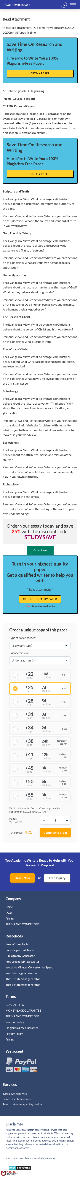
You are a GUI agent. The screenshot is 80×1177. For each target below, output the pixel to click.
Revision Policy (15, 1022)
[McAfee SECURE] (8, 1173)
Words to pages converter (21, 973)
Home (9, 907)
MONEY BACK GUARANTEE (23, 1010)
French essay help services (17, 1098)
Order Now (22, 878)
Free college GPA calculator (22, 961)
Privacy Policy (14, 1033)
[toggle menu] (73, 4)
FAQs (9, 912)
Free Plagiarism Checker (21, 950)
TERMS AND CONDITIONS (23, 924)
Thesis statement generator (23, 979)
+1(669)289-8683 (65, 5)
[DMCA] (20, 1169)
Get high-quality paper (40, 599)
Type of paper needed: (22, 637)
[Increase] (67, 820)
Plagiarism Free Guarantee (22, 1028)
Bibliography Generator (20, 955)
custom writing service (15, 1093)
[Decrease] (43, 820)
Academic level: (20, 653)
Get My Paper (40, 73)
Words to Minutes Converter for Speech (30, 967)
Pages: (13, 818)
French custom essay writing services (22, 1104)
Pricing (10, 918)
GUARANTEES (15, 1004)
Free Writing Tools (17, 944)
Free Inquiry (57, 878)
